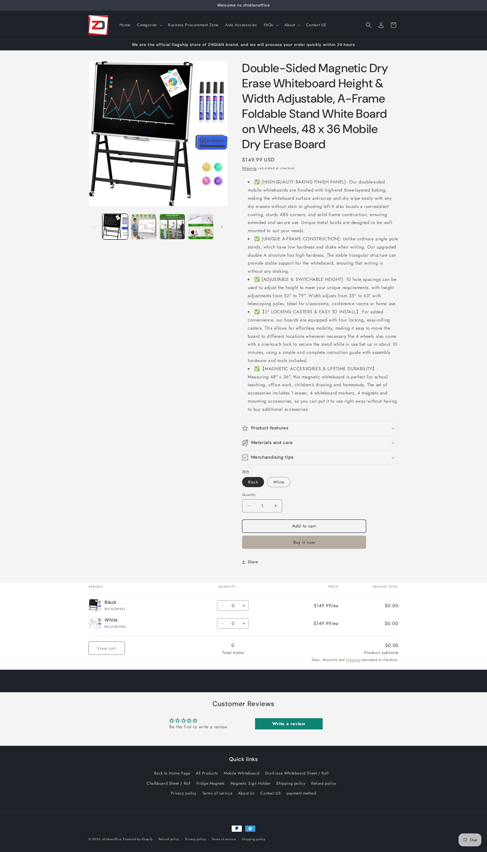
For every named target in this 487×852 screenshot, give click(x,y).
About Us (246, 793)
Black (253, 482)
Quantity (249, 494)
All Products (207, 773)
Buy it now (304, 542)
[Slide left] (94, 227)
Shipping (249, 168)
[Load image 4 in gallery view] (172, 226)
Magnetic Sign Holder (251, 783)
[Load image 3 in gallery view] (143, 226)
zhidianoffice (112, 839)
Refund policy (323, 783)
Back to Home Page (172, 773)
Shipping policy (290, 783)
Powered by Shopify (138, 839)
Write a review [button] (288, 723)
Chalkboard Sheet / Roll (169, 783)
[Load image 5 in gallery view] (201, 226)
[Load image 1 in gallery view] (115, 226)
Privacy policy (183, 793)
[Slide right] (222, 227)
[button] (149, 25)
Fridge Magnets (210, 783)
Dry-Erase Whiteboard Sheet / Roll (297, 773)
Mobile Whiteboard (241, 773)
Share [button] (253, 562)
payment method (301, 793)
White (278, 482)
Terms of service (217, 793)
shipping (353, 659)
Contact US (270, 793)
